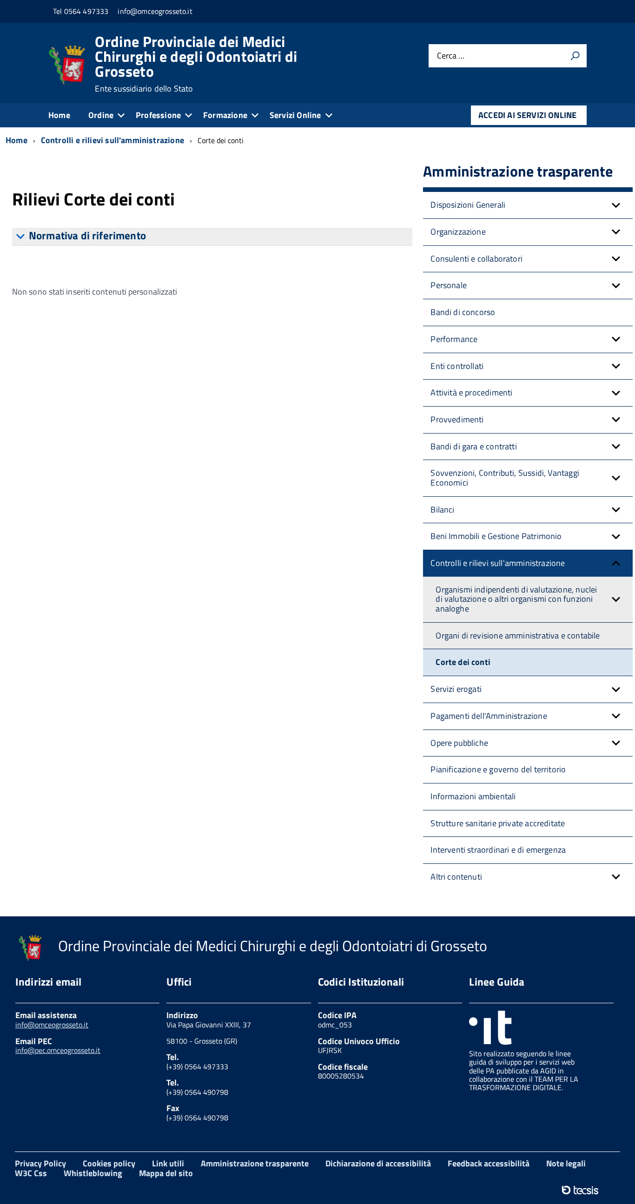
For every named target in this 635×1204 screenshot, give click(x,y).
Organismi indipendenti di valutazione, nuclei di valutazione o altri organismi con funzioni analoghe (516, 599)
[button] (616, 205)
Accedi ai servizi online (527, 115)
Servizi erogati (456, 689)
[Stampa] (575, 55)
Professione (158, 115)
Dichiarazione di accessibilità (378, 1163)
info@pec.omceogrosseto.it (57, 1050)
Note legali (566, 1163)
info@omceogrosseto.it (51, 1024)
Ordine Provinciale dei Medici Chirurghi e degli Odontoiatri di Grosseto (196, 63)
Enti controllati (456, 366)
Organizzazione (458, 231)
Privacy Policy (40, 1163)
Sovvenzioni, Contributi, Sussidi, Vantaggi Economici (504, 478)
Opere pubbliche (459, 743)
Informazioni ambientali (473, 796)
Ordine (100, 115)
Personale (448, 285)
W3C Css (31, 1173)
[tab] (212, 237)
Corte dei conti (463, 662)
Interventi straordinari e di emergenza (498, 849)
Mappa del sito (166, 1173)
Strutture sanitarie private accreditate (497, 823)
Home (59, 115)
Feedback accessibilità (488, 1163)
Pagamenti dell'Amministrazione (488, 716)
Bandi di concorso (462, 312)
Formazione (225, 115)
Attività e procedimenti (471, 392)
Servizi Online (295, 115)
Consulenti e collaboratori (476, 258)
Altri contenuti (456, 876)
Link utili (168, 1163)
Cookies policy (109, 1163)
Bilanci (442, 509)
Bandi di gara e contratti (473, 446)
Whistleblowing (93, 1173)
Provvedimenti (456, 419)
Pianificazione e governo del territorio (498, 769)
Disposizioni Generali (467, 204)
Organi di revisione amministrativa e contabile (518, 635)
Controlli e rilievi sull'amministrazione (497, 563)
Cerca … (450, 55)
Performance (453, 339)
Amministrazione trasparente (255, 1163)
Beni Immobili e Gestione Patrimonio (496, 536)
